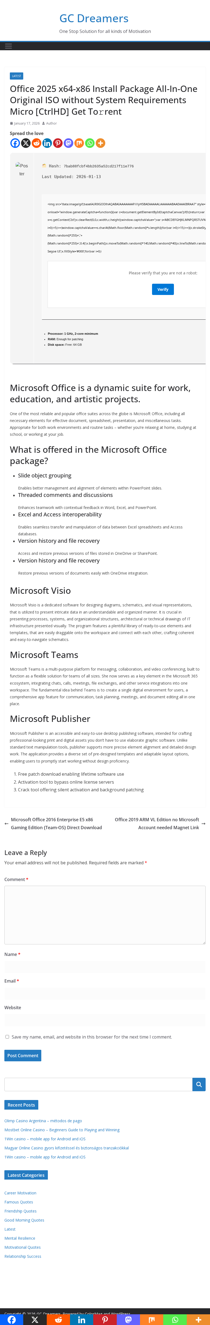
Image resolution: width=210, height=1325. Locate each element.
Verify (163, 289)
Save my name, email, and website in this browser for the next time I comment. (92, 1037)
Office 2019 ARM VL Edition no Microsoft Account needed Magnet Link (157, 824)
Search (199, 1084)
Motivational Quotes (22, 1247)
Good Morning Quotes (24, 1220)
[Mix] (79, 143)
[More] (100, 143)
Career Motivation (20, 1192)
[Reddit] (36, 143)
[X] (26, 143)
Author (51, 123)
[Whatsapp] (90, 143)
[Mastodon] (68, 143)
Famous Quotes (18, 1202)
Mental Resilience (19, 1238)
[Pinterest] (58, 143)
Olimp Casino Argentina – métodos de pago (43, 1120)
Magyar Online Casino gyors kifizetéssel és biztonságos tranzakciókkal (66, 1147)
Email (11, 981)
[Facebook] (15, 143)
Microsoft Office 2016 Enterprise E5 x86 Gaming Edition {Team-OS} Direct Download (56, 824)
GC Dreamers (94, 18)
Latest (16, 76)
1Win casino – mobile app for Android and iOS (45, 1138)
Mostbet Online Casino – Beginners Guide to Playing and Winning (61, 1129)
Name (12, 954)
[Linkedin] (47, 143)
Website (12, 1008)
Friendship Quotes (20, 1211)
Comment (16, 879)
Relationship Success (22, 1256)
